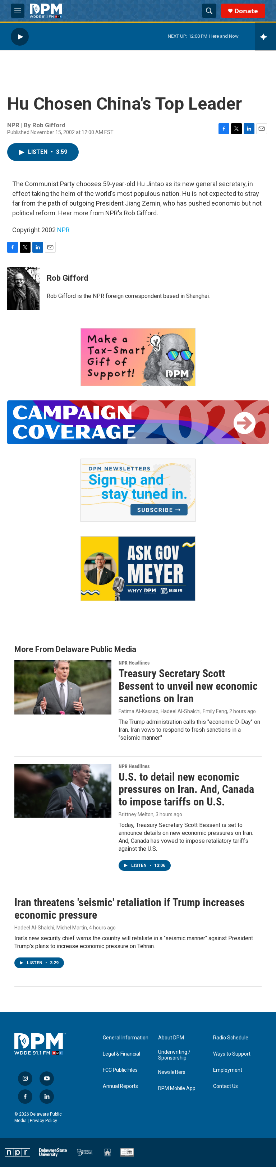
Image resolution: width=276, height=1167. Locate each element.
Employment (227, 1070)
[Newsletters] (138, 490)
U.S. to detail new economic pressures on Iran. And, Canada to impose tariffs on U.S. (186, 789)
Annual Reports (120, 1086)
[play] (20, 36)
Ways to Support (231, 1054)
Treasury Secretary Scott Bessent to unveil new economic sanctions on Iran (188, 686)
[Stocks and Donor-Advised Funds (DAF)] (138, 357)
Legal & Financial (121, 1054)
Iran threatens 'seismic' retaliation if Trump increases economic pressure (129, 908)
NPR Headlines (134, 663)
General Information (125, 1037)
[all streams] (265, 36)
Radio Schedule (230, 1037)
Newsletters (171, 1072)
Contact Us (225, 1086)
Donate (246, 11)
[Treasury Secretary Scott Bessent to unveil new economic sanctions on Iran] (62, 687)
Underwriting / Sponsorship (174, 1055)
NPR (63, 230)
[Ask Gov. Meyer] (138, 569)
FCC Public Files (120, 1070)
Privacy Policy (43, 1120)
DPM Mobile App (177, 1088)
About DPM (171, 1037)
